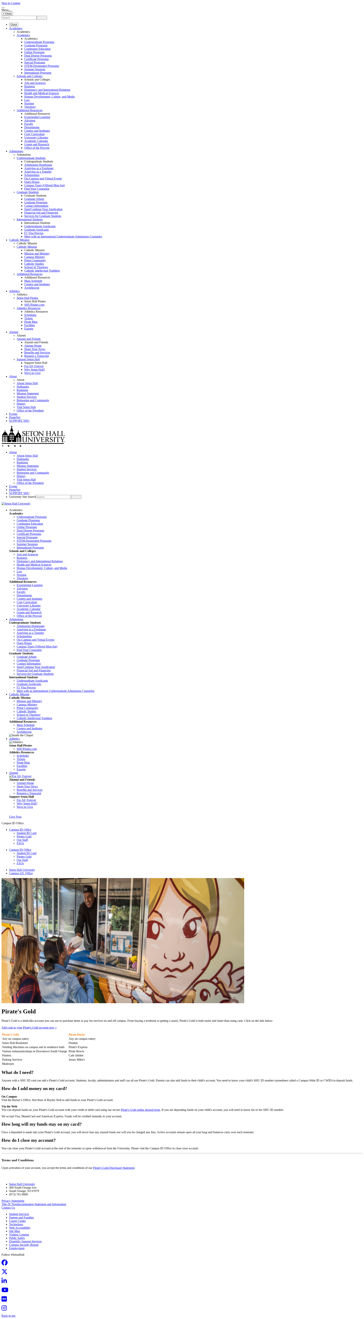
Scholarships (31, 175)
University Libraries (36, 137)
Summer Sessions (34, 69)
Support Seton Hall (28, 359)
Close (14, 24)
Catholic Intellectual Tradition (42, 270)
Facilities (29, 325)
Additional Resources (29, 110)
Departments (31, 127)
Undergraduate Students (31, 158)
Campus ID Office (20, 829)
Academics (15, 28)
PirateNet (14, 417)
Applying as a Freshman (38, 168)
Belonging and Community (33, 400)
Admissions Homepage (38, 164)
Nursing (29, 103)
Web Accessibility (20, 1227)
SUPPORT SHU (19, 420)
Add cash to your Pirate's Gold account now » (29, 1027)
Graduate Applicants (36, 229)
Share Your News (34, 349)
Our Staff (22, 839)
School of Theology (36, 267)
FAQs (20, 843)
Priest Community (35, 260)
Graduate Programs (35, 45)
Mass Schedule (33, 280)
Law (27, 100)
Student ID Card (26, 833)
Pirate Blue (31, 321)
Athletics (14, 291)
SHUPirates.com (34, 304)
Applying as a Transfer (38, 171)
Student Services (27, 396)
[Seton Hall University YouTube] (6, 1291)
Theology (30, 106)
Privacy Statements (13, 1200)
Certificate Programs (36, 59)
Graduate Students (28, 192)
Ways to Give (32, 373)
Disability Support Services (25, 1241)
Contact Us (8, 1207)
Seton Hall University (22, 869)
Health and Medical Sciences (41, 93)
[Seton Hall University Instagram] (5, 1309)
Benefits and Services (37, 352)
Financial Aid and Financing (41, 212)
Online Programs (34, 52)
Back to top (8, 1315)
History (21, 403)
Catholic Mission (19, 240)
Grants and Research (36, 144)
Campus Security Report (23, 1244)
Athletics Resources (28, 308)
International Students (30, 219)
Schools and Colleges (29, 76)
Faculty (28, 123)
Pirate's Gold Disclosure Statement (113, 1167)
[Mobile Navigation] (10, 11)
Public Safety (17, 1238)
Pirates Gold (24, 836)
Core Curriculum (34, 134)
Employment (16, 1248)
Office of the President (30, 410)
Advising (29, 120)
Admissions (16, 151)
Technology (16, 1224)
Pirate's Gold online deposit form (140, 1109)
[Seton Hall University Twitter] (6, 1272)
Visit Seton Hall (26, 407)
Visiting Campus (19, 1234)
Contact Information (36, 205)
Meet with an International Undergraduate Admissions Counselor (63, 236)
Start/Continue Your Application (43, 209)
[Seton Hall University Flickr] (5, 1300)
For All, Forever (34, 366)
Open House (31, 181)
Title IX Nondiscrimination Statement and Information (34, 1204)
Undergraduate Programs (39, 42)
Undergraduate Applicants (40, 226)
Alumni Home (33, 345)
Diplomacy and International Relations (47, 89)
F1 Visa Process (33, 233)
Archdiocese (31, 287)
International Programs (37, 72)
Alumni (13, 332)
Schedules (30, 315)
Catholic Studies (34, 263)
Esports (28, 328)
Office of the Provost (36, 147)
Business (29, 86)
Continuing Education (37, 48)
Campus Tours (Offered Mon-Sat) (44, 185)
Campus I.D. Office (21, 873)
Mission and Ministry (37, 253)
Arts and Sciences (35, 83)
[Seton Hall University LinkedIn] (5, 1282)
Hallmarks (23, 386)
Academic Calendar (36, 141)
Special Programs (34, 62)
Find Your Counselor (36, 188)
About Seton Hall (27, 383)
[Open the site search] (3, 7)
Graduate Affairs (34, 199)
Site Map (14, 1231)
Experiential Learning (37, 117)
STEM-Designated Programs (41, 65)
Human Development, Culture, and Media (49, 96)
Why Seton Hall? (34, 369)
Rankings (22, 390)
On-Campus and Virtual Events (43, 178)
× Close (7, 13)
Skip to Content (11, 3)
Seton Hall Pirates (27, 298)
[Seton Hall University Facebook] (6, 1263)
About (13, 376)
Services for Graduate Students (42, 216)
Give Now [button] (15, 816)
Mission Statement (28, 393)
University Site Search (22, 496)
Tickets (28, 318)
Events (13, 414)
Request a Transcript (36, 356)
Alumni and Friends (29, 338)
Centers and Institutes (37, 130)
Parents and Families (21, 1217)
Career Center (17, 1221)
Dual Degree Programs (38, 55)
